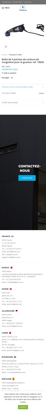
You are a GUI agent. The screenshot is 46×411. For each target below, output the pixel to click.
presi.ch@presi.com (14, 304)
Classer (41, 93)
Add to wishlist (10, 73)
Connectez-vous (10, 69)
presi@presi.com (13, 251)
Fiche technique (9, 102)
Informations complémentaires (17, 87)
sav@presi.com (12, 254)
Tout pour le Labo (15, 55)
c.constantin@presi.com (16, 372)
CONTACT (27, 2)
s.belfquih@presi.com (15, 282)
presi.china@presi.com (15, 350)
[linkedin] (12, 77)
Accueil (4, 55)
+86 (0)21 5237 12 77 (14, 347)
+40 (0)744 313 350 (13, 369)
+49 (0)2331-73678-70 (14, 323)
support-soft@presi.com (11, 257)
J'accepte (23, 407)
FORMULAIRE (27, 178)
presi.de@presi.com (14, 326)
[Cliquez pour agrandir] (6, 46)
